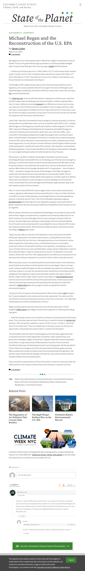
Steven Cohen (18, 48)
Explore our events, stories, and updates (47, 455)
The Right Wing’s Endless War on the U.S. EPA (41, 417)
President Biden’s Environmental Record (64, 417)
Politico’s (22, 229)
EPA (22, 382)
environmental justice (64, 277)
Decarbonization (15, 202)
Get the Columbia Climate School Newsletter (42, 546)
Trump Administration (33, 384)
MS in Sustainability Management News (39, 382)
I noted (51, 66)
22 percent (39, 104)
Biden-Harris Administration (25, 379)
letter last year (17, 98)
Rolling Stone (22, 285)
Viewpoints (28, 33)
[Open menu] (80, 4)
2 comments (15, 54)
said (64, 293)
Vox (10, 93)
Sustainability (15, 33)
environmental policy (45, 379)
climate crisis (70, 320)
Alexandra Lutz (35, 525)
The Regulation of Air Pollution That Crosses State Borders (18, 418)
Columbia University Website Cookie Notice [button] (53, 567)
